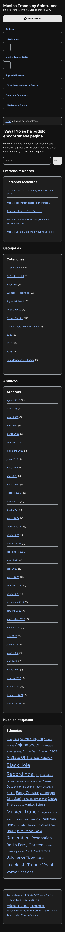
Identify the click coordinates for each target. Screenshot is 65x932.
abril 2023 (12, 568)
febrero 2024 (14, 526)
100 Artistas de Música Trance (22, 85)
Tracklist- (16, 864)
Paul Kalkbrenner (15, 819)
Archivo (10, 29)
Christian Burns (46, 775)
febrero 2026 (14, 442)
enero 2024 (13, 535)
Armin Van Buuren (36, 751)
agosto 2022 (13, 627)
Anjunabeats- (28, 744)
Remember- (19, 837)
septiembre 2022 (16, 619)
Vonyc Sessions (20, 872)
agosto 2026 (13, 400)
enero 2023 (13, 594)
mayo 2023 (12, 560)
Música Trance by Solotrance (30, 5)
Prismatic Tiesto (25, 825)
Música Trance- (24, 812)
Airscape (48, 739)
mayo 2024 (12, 509)
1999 (16, 738)
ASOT (53, 751)
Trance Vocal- (41, 864)
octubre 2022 (14, 610)
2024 (9, 343)
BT (37, 775)
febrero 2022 (14, 678)
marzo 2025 (13, 484)
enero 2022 (13, 686)
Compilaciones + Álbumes (20, 360)
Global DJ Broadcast (34, 798)
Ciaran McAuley (33, 781)
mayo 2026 (12, 417)
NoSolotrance (14, 309)
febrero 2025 (14, 492)
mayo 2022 (12, 653)
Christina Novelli (15, 781)
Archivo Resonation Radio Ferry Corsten (28, 202)
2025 (9, 351)
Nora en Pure (49, 812)
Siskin (30, 851)
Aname (10, 745)
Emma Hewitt (34, 786)
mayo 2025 (12, 467)
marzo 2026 (13, 433)
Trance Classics (15, 318)
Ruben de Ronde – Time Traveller (24, 211)
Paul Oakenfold (32, 819)
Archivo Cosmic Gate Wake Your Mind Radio (30, 231)
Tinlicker (40, 858)
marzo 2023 (13, 577)
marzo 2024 (13, 518)
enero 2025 (13, 501)
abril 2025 (12, 476)
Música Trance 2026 (17, 57)
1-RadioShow (13, 39)
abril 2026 (12, 425)
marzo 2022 (13, 669)
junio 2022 (12, 644)
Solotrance (16, 857)
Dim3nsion (20, 786)
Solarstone (42, 851)
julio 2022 (12, 636)
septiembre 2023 (16, 551)
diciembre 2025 (15, 450)
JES (22, 805)
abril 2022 (12, 661)
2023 (9, 334)
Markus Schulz (35, 804)
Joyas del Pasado (15, 75)
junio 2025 (12, 459)
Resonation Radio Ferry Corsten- (25, 910)
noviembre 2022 (15, 602)
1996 (9, 738)
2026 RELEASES (15, 276)
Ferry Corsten (27, 792)
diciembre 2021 (15, 695)
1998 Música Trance (16, 105)
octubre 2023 (14, 543)
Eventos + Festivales (17, 95)
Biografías (12, 284)
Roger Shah (19, 851)
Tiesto (30, 857)
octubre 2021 (14, 703)
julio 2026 (12, 408)
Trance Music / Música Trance (23, 326)
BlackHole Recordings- (24, 900)
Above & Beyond (31, 738)
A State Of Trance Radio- (29, 757)
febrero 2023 (14, 585)
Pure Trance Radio (29, 831)
